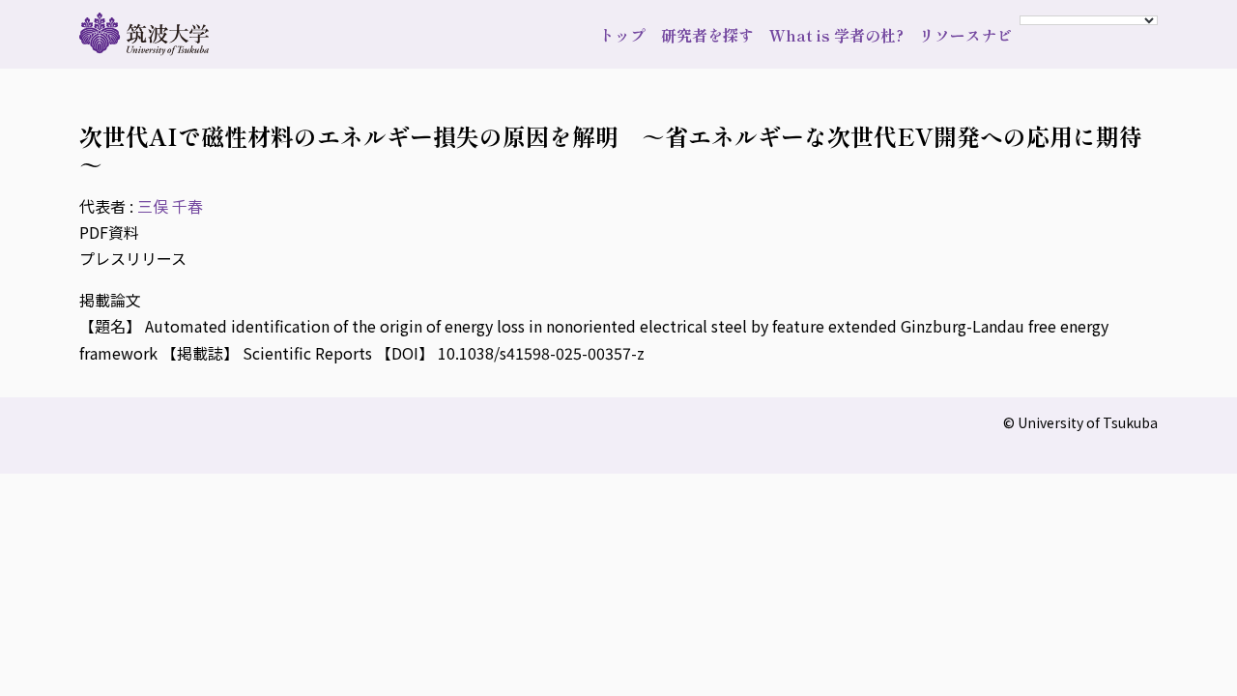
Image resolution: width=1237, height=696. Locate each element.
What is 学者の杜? (836, 34)
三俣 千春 (170, 206)
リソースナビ (965, 34)
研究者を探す (707, 34)
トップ (622, 34)
